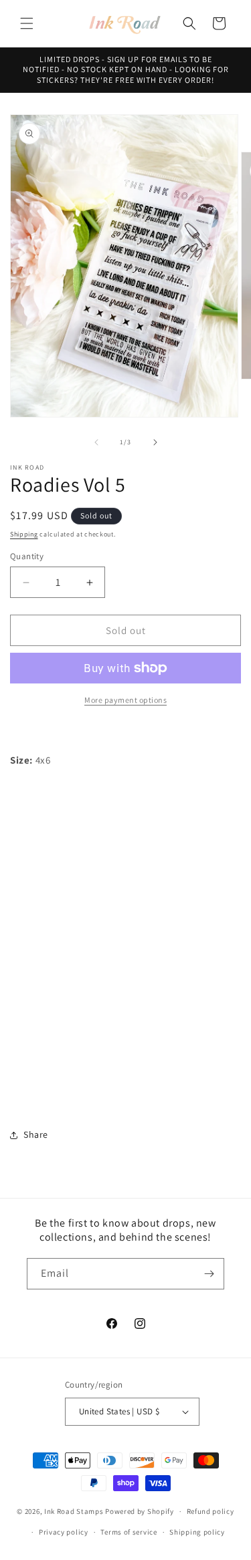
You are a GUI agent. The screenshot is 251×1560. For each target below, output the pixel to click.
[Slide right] (155, 442)
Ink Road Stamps (74, 1511)
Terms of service (128, 1532)
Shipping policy (197, 1532)
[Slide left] (96, 442)
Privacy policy (63, 1532)
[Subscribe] (209, 1273)
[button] (26, 23)
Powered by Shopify (139, 1511)
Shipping (24, 534)
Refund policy (210, 1511)
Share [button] (35, 1134)
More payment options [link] (125, 700)
